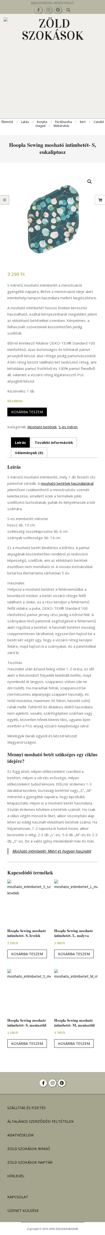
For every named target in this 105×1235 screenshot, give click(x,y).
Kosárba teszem (27, 411)
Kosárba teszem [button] (27, 953)
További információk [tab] (54, 442)
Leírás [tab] (20, 442)
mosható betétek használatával (67, 483)
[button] (89, 181)
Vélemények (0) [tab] (29, 452)
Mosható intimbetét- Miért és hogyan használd (51, 851)
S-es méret (68, 426)
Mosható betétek (42, 426)
